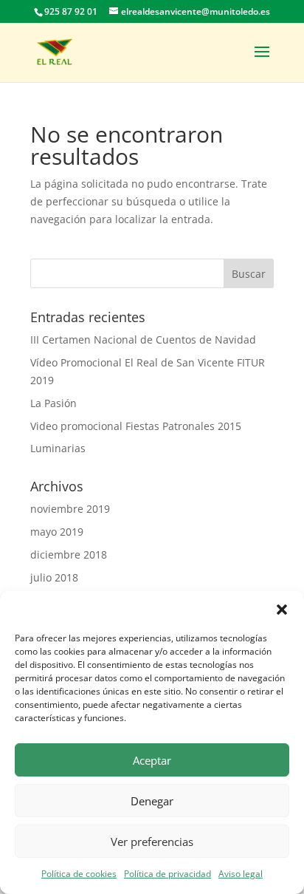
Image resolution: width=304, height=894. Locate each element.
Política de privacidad (167, 873)
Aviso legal (240, 873)
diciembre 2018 (68, 554)
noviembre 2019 (70, 509)
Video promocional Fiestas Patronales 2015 (135, 426)
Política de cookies (79, 873)
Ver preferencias (152, 841)
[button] (281, 609)
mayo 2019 (56, 532)
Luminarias (58, 448)
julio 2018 (54, 577)
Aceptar (152, 760)
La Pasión (53, 403)
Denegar (152, 801)
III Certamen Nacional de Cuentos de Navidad (143, 339)
